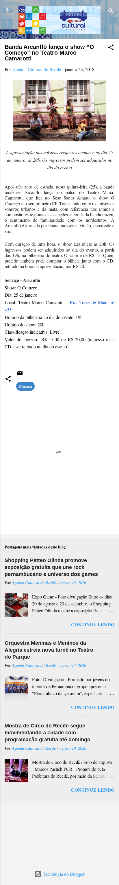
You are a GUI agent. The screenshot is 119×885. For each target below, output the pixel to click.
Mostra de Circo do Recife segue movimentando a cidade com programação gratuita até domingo (47, 732)
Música (25, 386)
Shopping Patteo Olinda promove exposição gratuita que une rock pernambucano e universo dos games (51, 567)
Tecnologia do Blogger (63, 874)
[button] (110, 48)
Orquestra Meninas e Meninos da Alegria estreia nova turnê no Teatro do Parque (49, 650)
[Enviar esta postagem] (19, 375)
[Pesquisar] (110, 12)
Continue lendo (92, 624)
